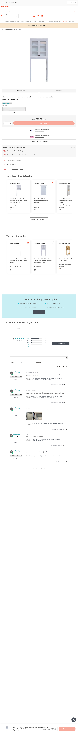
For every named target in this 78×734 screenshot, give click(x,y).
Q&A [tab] (18, 329)
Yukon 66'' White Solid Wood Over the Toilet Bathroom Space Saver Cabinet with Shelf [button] (47, 440)
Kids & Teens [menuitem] (20, 21)
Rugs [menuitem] (35, 21)
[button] (44, 25)
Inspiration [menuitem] (71, 21)
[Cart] (42, 16)
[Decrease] (5, 123)
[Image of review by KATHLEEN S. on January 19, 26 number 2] (38, 416)
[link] (17, 730)
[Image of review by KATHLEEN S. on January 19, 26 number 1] (30, 416)
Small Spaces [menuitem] (57, 21)
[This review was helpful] (64, 402)
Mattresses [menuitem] (13, 21)
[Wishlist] (38, 16)
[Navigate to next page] (44, 468)
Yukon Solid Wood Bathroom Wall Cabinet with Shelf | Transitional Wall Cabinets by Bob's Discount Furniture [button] (47, 379)
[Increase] (10, 123)
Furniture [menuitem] (6, 21)
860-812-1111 (15, 169)
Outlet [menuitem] (64, 21)
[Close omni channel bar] (76, 25)
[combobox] (16, 362)
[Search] (75, 11)
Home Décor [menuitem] (42, 21)
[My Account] (34, 16)
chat (21, 169)
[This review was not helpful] (66, 402)
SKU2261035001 (17, 29)
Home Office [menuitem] (28, 21)
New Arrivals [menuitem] (49, 21)
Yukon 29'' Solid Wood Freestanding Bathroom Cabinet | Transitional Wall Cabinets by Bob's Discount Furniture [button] (47, 424)
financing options (13, 2)
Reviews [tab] (12, 329)
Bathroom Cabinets (7, 29)
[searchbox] (38, 358)
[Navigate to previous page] (34, 468)
